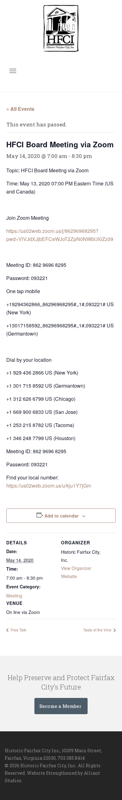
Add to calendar (61, 516)
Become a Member (61, 706)
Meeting (14, 595)
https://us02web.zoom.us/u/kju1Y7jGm (48, 485)
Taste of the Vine (97, 629)
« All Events (20, 108)
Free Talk (18, 629)
